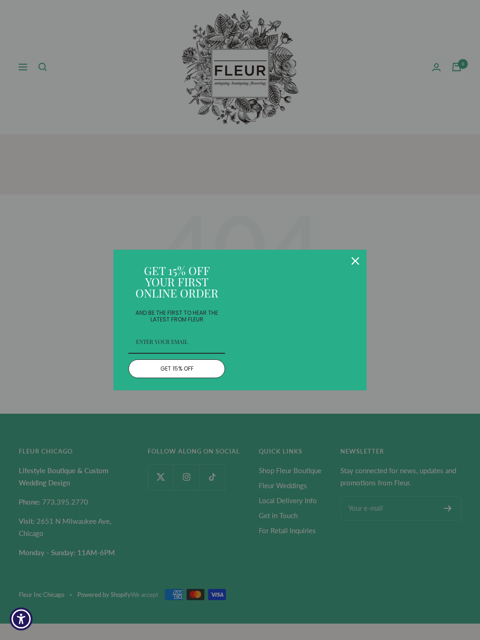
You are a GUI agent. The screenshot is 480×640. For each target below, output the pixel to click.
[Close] (355, 261)
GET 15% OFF (177, 368)
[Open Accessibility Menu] (21, 619)
